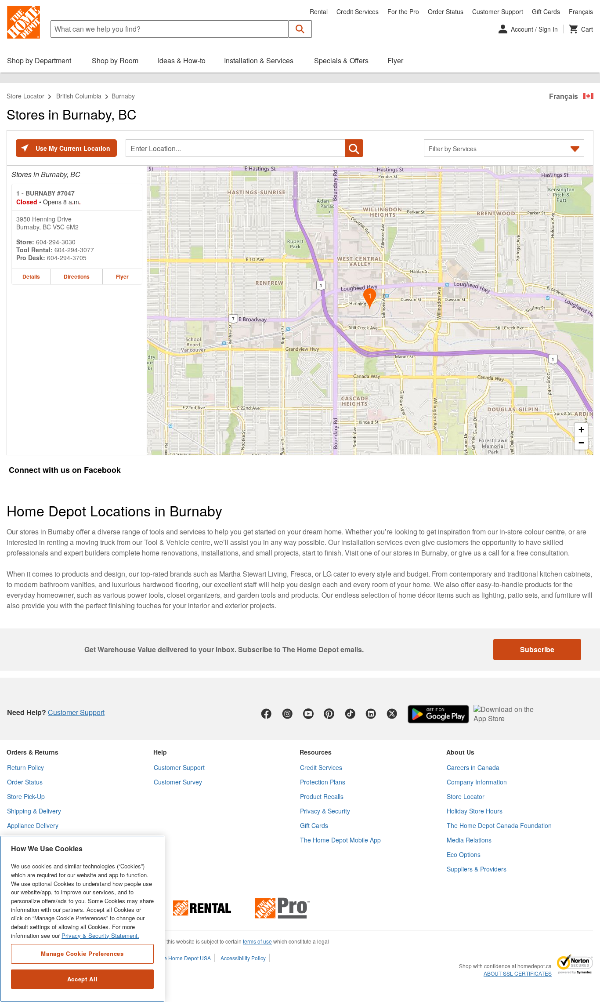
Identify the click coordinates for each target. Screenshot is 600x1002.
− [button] (581, 442)
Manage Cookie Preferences (82, 953)
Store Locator (25, 96)
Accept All (82, 979)
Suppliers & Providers (476, 868)
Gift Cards (546, 11)
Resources (316, 752)
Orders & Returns (32, 752)
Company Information (477, 781)
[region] (82, 918)
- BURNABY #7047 (45, 193)
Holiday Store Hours (474, 810)
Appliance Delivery (32, 825)
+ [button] (581, 429)
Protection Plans (322, 781)
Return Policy (25, 767)
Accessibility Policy (243, 958)
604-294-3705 (67, 257)
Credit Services (357, 11)
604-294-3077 (74, 249)
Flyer (122, 276)
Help (160, 752)
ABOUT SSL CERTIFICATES (518, 973)
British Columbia (78, 96)
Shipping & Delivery (34, 810)
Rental (319, 11)
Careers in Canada (473, 767)
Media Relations (469, 839)
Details (31, 276)
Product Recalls (321, 796)
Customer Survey (178, 781)
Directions (77, 276)
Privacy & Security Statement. (100, 935)
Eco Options (464, 854)
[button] (300, 29)
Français (581, 11)
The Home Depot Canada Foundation (499, 825)
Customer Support (497, 11)
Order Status (445, 11)
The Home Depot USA (184, 958)
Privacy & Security (325, 810)
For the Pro (403, 11)
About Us (460, 752)
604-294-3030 (56, 241)
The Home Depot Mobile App (340, 839)
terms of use (257, 941)
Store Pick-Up (26, 796)
